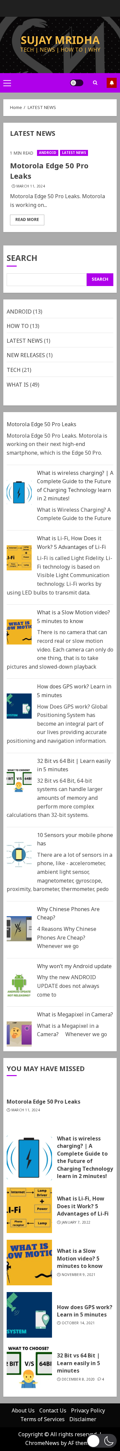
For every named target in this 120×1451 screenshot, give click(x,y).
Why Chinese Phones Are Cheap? (68, 914)
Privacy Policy (88, 1410)
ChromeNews (42, 1443)
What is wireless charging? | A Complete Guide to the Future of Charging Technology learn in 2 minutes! (75, 486)
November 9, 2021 (79, 1275)
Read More (27, 220)
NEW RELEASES (26, 355)
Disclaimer (82, 1419)
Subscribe (112, 83)
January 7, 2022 (76, 1222)
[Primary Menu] (7, 83)
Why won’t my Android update (74, 966)
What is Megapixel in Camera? (75, 1014)
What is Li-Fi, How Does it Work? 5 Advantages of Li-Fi (71, 543)
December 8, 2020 (78, 1379)
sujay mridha (60, 40)
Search (22, 259)
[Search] (95, 83)
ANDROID (48, 153)
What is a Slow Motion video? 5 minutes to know (73, 617)
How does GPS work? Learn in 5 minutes (74, 691)
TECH (14, 370)
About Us (23, 1410)
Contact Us (52, 1410)
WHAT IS (18, 385)
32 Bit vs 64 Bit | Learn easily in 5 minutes (74, 766)
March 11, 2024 (30, 186)
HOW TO (18, 326)
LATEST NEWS (74, 153)
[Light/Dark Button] (76, 82)
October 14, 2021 (78, 1323)
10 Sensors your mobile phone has (75, 840)
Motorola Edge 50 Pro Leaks (49, 171)
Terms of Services (42, 1419)
